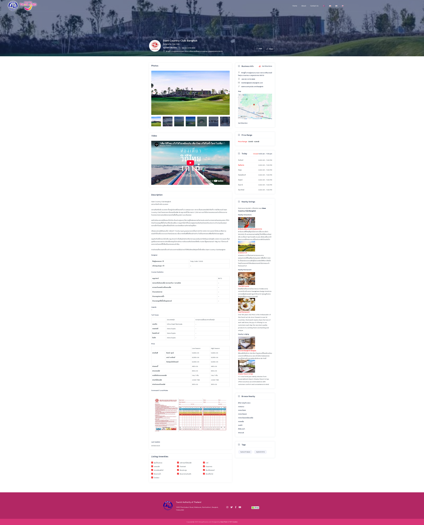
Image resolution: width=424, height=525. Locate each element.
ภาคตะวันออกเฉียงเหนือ (245, 418)
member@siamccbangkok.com (252, 83)
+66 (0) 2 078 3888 (188, 48)
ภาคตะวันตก (242, 410)
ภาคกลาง (241, 407)
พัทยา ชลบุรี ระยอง (244, 403)
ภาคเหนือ (241, 421)
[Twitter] (231, 507)
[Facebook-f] (236, 507)
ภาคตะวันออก (242, 414)
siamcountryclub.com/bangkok (252, 86)
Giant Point (223, 522)
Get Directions (267, 66)
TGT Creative (233, 522)
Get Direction (242, 123)
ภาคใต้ (240, 425)
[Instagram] (227, 507)
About (303, 6)
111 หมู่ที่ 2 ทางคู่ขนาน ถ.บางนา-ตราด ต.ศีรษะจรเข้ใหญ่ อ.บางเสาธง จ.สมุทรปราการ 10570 (194, 51)
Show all (241, 433)
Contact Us (314, 6)
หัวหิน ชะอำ (241, 429)
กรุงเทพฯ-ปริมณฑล (170, 48)
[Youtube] (240, 507)
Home (294, 6)
